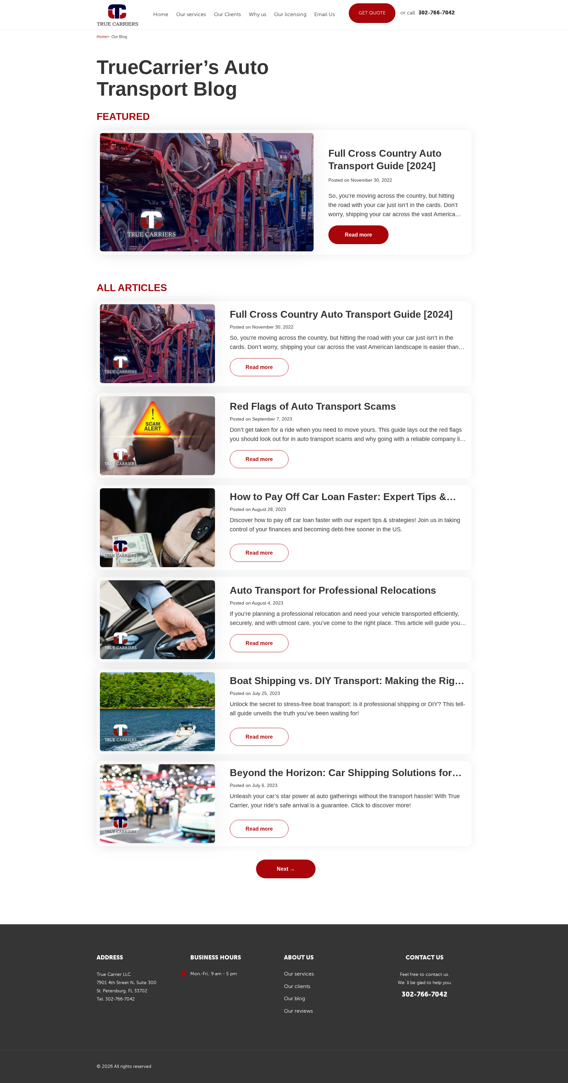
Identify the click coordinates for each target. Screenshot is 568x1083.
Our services (191, 14)
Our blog (294, 999)
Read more (358, 235)
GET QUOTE (372, 13)
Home (160, 14)
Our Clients (227, 14)
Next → (286, 869)
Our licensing (290, 14)
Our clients (297, 986)
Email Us (324, 14)
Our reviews (298, 1011)
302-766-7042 (436, 13)
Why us (257, 14)
